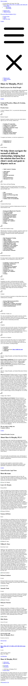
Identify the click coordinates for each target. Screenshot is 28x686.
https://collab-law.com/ (18, 349)
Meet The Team (6, 19)
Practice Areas (6, 16)
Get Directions (4, 656)
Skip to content (4, 1)
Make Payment (7, 11)
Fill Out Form (3, 640)
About (4, 17)
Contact (2, 21)
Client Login (7, 10)
